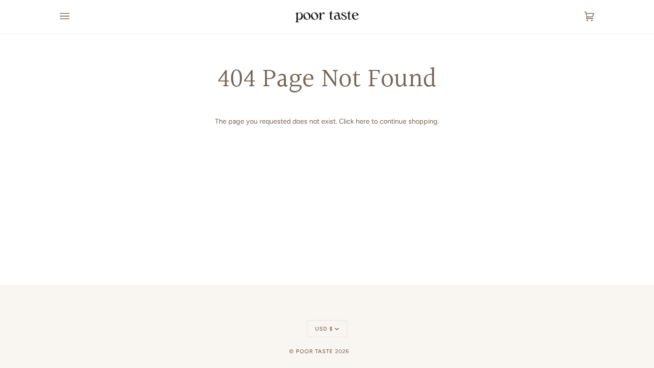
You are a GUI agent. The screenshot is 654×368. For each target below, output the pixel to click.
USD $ (324, 328)
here (363, 121)
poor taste (314, 351)
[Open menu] (74, 16)
